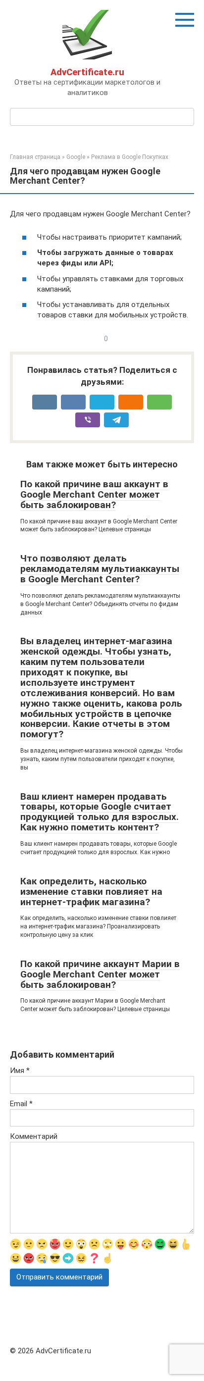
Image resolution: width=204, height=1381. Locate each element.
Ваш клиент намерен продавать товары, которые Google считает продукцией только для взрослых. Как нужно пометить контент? (99, 812)
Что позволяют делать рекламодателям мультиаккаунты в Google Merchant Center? (99, 569)
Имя (20, 1070)
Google (75, 156)
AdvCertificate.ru (87, 72)
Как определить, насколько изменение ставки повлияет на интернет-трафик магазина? (91, 891)
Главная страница (35, 156)
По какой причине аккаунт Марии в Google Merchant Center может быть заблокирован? (100, 974)
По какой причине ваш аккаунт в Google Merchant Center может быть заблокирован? (94, 494)
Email (21, 1103)
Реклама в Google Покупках (129, 156)
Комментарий (33, 1136)
